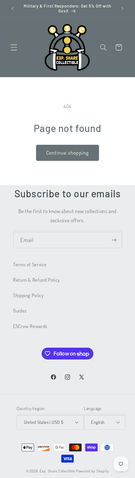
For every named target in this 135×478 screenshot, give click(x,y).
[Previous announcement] (12, 8)
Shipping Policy (28, 295)
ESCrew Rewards (30, 326)
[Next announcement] (122, 8)
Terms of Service (30, 264)
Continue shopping (67, 152)
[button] (13, 47)
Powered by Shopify (92, 470)
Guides (20, 311)
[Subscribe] (114, 240)
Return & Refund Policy (36, 280)
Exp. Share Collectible (57, 470)
